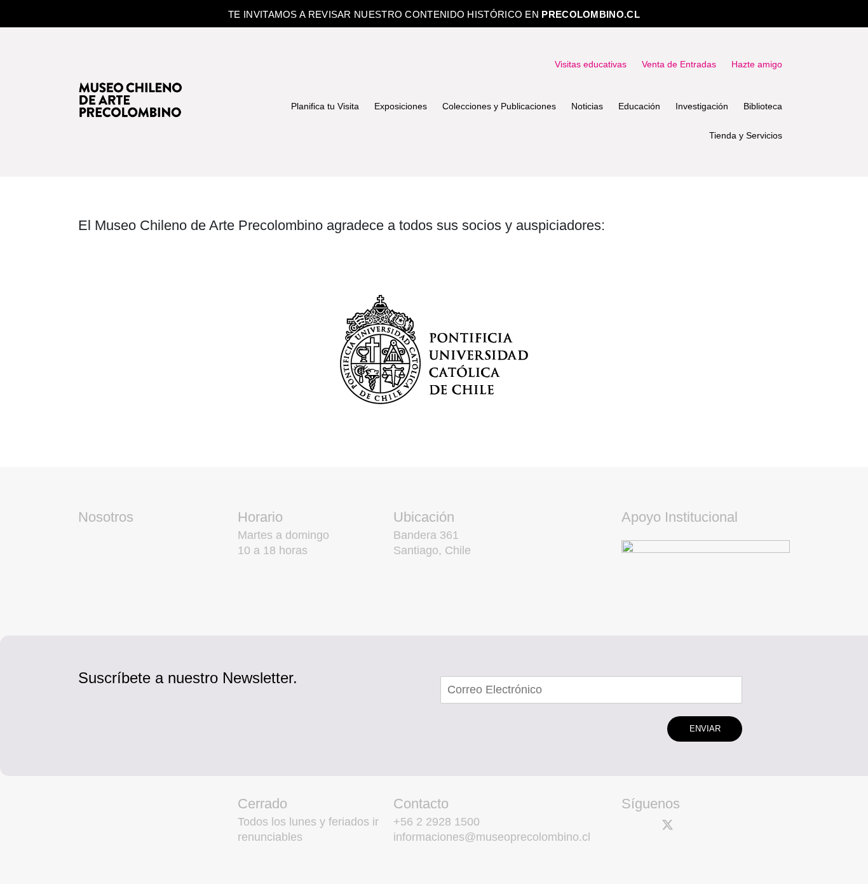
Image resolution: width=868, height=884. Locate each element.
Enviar (705, 728)
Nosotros (105, 517)
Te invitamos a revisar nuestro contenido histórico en (434, 14)
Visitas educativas (591, 64)
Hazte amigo (756, 64)
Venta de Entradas (679, 64)
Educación (639, 106)
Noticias (587, 106)
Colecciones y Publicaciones (499, 106)
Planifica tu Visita (325, 106)
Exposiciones (400, 106)
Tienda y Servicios (745, 135)
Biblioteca (762, 106)
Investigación (701, 106)
